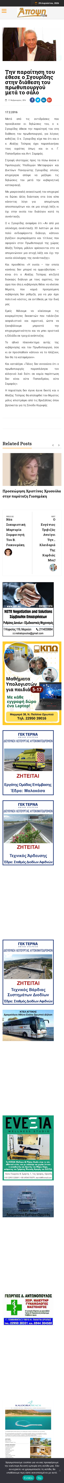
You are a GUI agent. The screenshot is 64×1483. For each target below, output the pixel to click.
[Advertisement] (32, 902)
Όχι (39, 1478)
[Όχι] (59, 1470)
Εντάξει (28, 1478)
